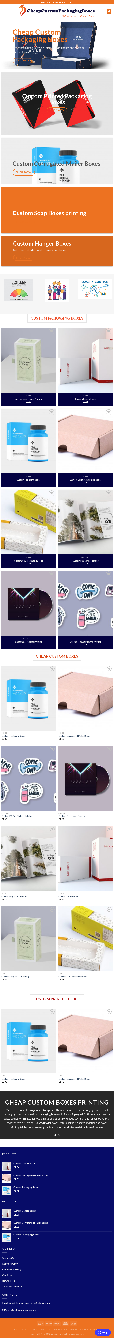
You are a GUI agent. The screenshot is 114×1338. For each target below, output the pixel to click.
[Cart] (109, 11)
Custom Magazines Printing (85, 561)
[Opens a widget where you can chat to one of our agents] (103, 1333)
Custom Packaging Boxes (28, 480)
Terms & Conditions (12, 1286)
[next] (108, 1115)
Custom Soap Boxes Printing (28, 399)
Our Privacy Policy (11, 1269)
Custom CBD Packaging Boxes (28, 561)
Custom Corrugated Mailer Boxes (86, 480)
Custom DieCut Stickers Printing (85, 642)
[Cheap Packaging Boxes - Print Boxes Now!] (57, 11)
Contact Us (8, 1257)
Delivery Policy (10, 1263)
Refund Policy (9, 1280)
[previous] (6, 1115)
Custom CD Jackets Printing (28, 642)
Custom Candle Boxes (85, 399)
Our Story (7, 1275)
